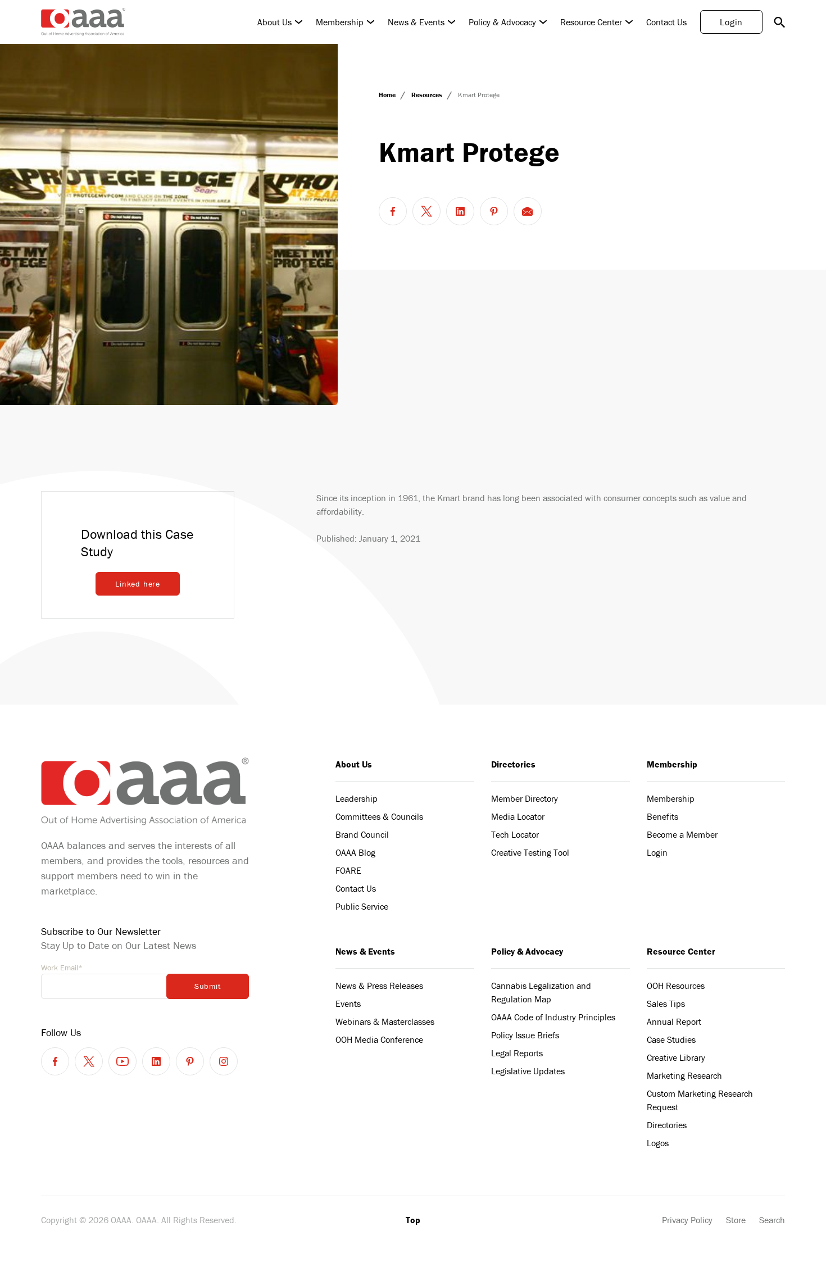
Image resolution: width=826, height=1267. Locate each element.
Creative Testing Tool (530, 852)
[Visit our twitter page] (89, 1061)
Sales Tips (666, 1003)
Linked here (137, 584)
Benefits (662, 816)
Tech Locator (515, 834)
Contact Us (666, 22)
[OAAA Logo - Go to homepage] (83, 22)
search (779, 22)
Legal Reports (517, 1053)
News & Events (416, 21)
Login (731, 22)
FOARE (348, 870)
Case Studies (671, 1039)
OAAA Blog (355, 852)
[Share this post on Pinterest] (494, 211)
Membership (340, 21)
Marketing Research (684, 1075)
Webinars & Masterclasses (384, 1021)
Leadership (356, 798)
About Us (274, 21)
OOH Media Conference (379, 1039)
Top (413, 1219)
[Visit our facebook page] (55, 1061)
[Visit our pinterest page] (190, 1061)
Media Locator (517, 816)
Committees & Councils (379, 816)
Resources (427, 94)
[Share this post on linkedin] (460, 211)
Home (388, 94)
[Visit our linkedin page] (156, 1061)
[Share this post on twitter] (426, 211)
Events (348, 1003)
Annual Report (674, 1021)
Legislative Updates (528, 1071)
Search (772, 1219)
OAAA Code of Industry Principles (553, 1017)
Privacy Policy (687, 1219)
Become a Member (682, 834)
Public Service (361, 906)
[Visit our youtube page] (122, 1061)
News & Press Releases (379, 985)
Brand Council (362, 834)
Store (736, 1219)
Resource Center (591, 21)
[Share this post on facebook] (393, 211)
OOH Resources (676, 985)
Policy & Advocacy (502, 21)
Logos (658, 1142)
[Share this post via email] (528, 211)
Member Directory (524, 798)
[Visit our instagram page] (224, 1061)
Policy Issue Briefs (525, 1035)
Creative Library (676, 1057)
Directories (513, 764)
